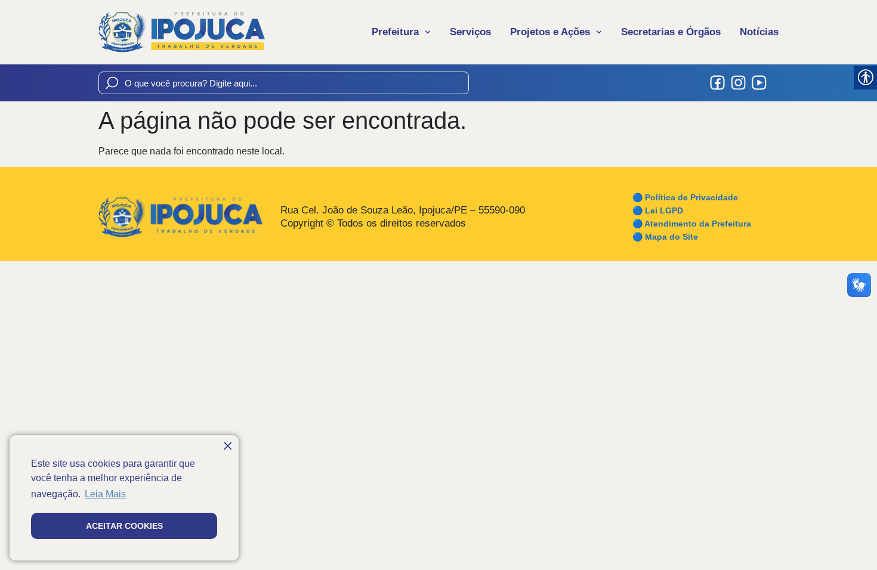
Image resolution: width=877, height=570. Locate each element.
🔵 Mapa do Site (665, 236)
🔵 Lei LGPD (657, 210)
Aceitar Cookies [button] (124, 526)
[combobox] (283, 83)
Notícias (759, 32)
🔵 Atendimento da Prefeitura (691, 223)
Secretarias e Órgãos (671, 32)
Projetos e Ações (550, 32)
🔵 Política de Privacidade (685, 197)
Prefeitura (395, 32)
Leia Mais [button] (105, 494)
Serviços (470, 32)
